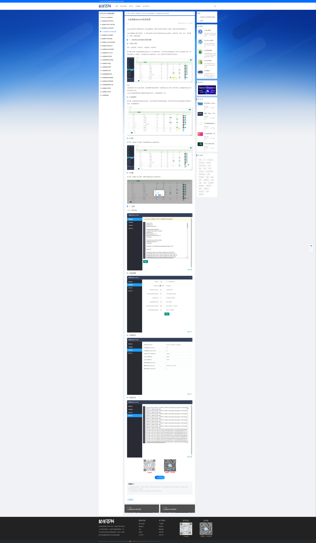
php (200, 168)
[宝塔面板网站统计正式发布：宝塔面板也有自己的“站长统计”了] (200, 123)
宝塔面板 (201, 177)
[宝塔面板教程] (200, 52)
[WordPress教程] (200, 41)
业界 (208, 174)
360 (200, 159)
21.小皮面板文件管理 (105, 88)
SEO (205, 168)
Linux (209, 165)
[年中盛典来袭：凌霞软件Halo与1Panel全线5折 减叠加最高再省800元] (200, 134)
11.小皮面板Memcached (106, 52)
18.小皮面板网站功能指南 (106, 77)
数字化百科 (124, 6)
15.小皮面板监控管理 (105, 67)
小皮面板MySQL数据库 (169, 509)
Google (208, 162)
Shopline (201, 171)
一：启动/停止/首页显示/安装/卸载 (207, 17)
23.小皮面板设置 (104, 95)
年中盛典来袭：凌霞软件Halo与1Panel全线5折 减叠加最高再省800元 (210, 133)
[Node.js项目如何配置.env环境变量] (200, 144)
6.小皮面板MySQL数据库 (106, 35)
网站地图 (161, 529)
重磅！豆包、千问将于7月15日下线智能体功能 (210, 113)
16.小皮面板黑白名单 (105, 70)
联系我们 (161, 526)
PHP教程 (207, 70)
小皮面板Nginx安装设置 (134, 509)
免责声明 (161, 532)
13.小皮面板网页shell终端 (106, 60)
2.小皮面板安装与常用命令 (107, 21)
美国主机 (208, 185)
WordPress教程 (209, 40)
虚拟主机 (206, 188)
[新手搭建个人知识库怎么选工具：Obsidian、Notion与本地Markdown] (200, 104)
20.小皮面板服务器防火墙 (106, 84)
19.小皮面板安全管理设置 (106, 81)
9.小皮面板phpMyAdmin (106, 45)
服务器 (133, 13)
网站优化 (211, 183)
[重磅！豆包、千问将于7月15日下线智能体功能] (200, 114)
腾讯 (200, 188)
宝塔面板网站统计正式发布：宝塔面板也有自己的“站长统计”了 (210, 123)
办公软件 (141, 535)
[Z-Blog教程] (200, 31)
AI (204, 159)
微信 (207, 177)
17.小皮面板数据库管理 (106, 74)
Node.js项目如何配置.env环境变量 (210, 143)
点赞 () (160, 477)
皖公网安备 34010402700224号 (139, 541)
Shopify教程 (208, 60)
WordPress (202, 174)
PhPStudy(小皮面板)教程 (148, 13)
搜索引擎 (206, 180)
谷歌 (207, 191)
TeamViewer (209, 171)
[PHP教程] (200, 72)
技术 (200, 180)
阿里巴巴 (201, 194)
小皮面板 (130, 499)
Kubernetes (202, 165)
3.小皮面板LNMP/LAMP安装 (107, 24)
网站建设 (201, 185)
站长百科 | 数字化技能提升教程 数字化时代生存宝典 (112, 1)
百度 (200, 183)
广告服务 (161, 523)
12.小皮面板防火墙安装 (106, 56)
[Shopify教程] (200, 62)
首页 (117, 6)
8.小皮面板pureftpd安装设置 (107, 42)
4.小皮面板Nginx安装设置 (106, 28)
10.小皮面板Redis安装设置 (107, 49)
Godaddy (201, 162)
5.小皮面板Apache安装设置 (109, 31)
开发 (140, 529)
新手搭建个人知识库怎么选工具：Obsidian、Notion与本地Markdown (210, 103)
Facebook (210, 159)
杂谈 (212, 180)
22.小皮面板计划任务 (105, 91)
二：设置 (200, 21)
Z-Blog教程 (207, 30)
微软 (212, 177)
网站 (205, 183)
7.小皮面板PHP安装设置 (106, 38)
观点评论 (201, 191)
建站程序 (141, 526)
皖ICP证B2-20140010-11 (154, 541)
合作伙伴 (161, 535)
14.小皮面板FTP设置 (105, 63)
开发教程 (138, 6)
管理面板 (138, 13)
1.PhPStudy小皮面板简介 (106, 17)
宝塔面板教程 (208, 50)
